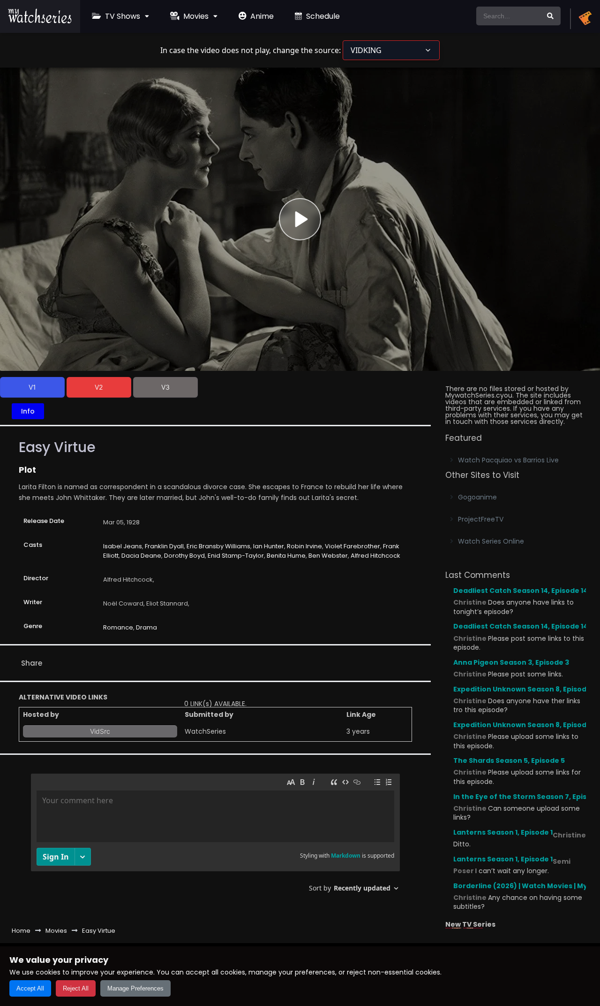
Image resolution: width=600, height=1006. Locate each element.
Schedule (322, 16)
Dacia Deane (141, 555)
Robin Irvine (304, 546)
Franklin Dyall (164, 546)
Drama (146, 627)
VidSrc (100, 731)
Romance (118, 627)
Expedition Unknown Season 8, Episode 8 (525, 689)
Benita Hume (286, 555)
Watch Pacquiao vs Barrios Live (508, 460)
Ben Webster (328, 555)
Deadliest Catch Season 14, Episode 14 (520, 590)
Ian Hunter (268, 546)
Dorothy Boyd (184, 555)
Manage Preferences (135, 988)
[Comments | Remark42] (215, 836)
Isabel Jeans (122, 546)
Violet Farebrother (352, 546)
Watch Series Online (491, 541)
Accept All (30, 988)
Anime (261, 16)
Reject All (76, 988)
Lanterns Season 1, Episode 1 (503, 832)
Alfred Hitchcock (375, 555)
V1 (32, 387)
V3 (165, 387)
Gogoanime (477, 497)
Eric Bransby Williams (218, 546)
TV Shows (121, 16)
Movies (195, 16)
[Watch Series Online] (40, 21)
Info (28, 411)
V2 (99, 387)
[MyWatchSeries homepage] (585, 18)
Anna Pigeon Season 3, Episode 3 (511, 662)
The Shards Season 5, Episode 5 (509, 760)
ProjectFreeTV (480, 519)
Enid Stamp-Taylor (236, 555)
